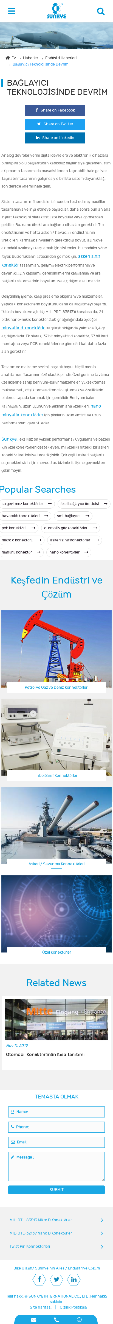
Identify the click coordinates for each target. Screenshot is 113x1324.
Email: (21, 1142)
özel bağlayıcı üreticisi (80, 503)
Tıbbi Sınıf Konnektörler (56, 775)
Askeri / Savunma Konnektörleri (56, 864)
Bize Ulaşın (22, 1268)
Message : (25, 1157)
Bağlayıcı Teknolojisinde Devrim (40, 64)
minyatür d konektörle (23, 327)
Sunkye (9, 439)
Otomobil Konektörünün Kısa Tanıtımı (45, 1054)
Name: (22, 1111)
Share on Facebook (58, 110)
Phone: (22, 1127)
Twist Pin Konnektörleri (30, 1246)
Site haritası (41, 1307)
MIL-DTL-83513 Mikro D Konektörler (41, 1220)
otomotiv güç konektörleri (66, 528)
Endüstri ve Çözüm (84, 1268)
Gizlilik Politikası (73, 1307)
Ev (14, 58)
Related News (56, 983)
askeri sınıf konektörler (70, 540)
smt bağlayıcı (69, 516)
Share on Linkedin (58, 137)
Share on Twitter (58, 124)
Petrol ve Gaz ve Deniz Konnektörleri (56, 687)
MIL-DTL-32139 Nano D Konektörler (41, 1233)
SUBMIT (57, 1189)
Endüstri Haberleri (61, 58)
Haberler (30, 58)
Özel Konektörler (56, 952)
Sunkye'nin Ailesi (50, 1268)
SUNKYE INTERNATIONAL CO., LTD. (59, 1296)
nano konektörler (64, 552)
